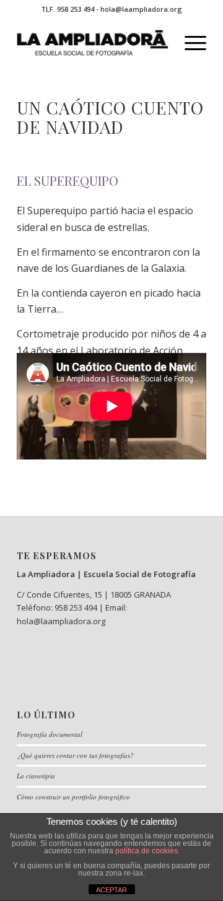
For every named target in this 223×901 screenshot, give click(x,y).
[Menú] (189, 42)
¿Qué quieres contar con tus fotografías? (75, 755)
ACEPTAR (111, 890)
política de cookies (146, 851)
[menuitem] (189, 42)
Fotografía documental (49, 734)
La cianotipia (36, 775)
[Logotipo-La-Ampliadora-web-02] (92, 42)
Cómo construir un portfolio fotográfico (73, 796)
